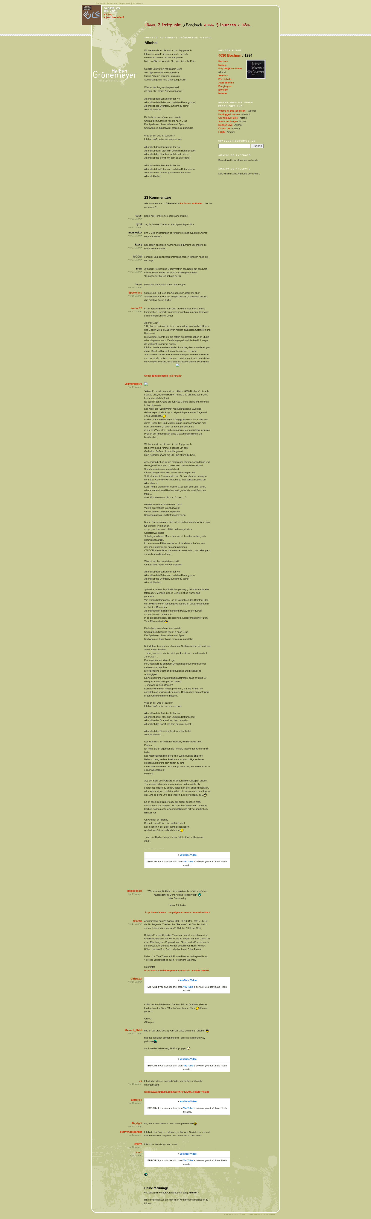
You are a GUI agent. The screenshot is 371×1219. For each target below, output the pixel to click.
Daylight (137, 1123)
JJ (140, 1080)
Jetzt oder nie (226, 82)
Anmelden (112, 3)
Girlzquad (136, 978)
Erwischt (223, 89)
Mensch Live (225, 125)
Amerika (223, 75)
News (151, 25)
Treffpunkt (170, 25)
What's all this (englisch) (232, 110)
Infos (245, 25)
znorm (138, 1143)
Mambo (222, 93)
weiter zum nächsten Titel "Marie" (163, 375)
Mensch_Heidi (133, 1030)
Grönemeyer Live (228, 118)
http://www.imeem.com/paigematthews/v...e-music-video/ (177, 912)
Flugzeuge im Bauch (230, 68)
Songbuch (193, 25)
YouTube (188, 861)
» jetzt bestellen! (114, 17)
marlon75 (136, 308)
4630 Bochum (229, 55)
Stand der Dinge (227, 121)
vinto (139, 1152)
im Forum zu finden (191, 203)
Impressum (137, 3)
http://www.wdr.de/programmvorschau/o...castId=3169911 (176, 970)
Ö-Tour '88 (224, 128)
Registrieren (125, 3)
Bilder (210, 25)
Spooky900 (135, 292)
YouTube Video (188, 855)
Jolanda (137, 920)
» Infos (108, 14)
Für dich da (224, 79)
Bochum (223, 61)
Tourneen (227, 25)
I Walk (221, 132)
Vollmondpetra (133, 383)
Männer (222, 65)
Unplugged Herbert (229, 114)
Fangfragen (224, 86)
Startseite (100, 3)
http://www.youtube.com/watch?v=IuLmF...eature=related (176, 1091)
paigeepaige (134, 890)
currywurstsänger (131, 1131)
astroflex (136, 1099)
